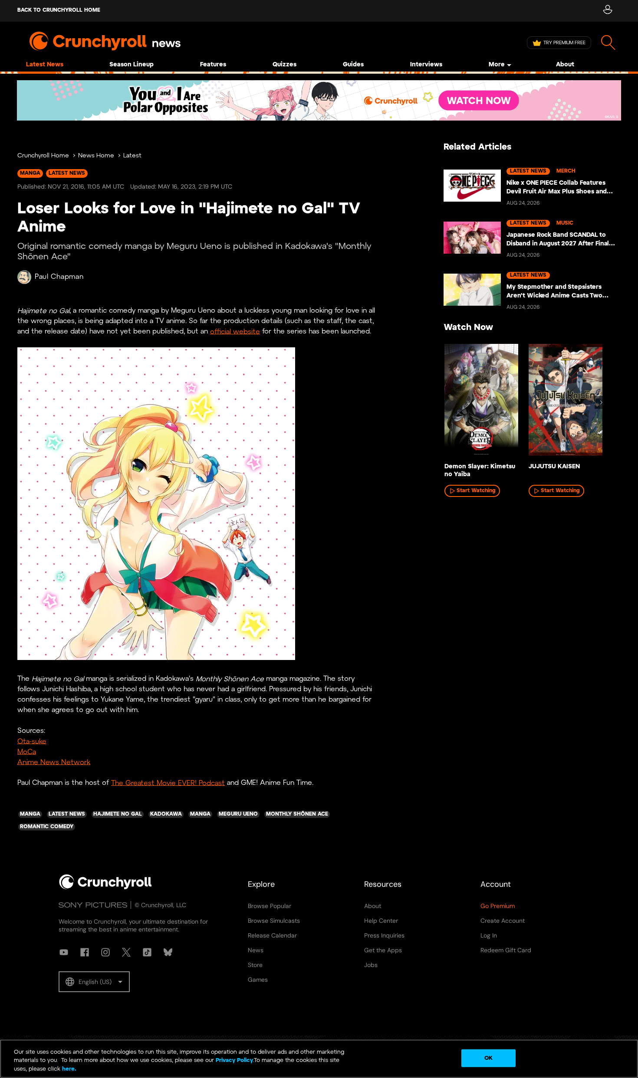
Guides (353, 65)
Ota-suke (31, 741)
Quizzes (284, 65)
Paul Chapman (59, 277)
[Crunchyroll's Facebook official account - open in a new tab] (84, 952)
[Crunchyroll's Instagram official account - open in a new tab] (105, 952)
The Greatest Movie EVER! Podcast (168, 783)
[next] (601, 402)
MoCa (26, 751)
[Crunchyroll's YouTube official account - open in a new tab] (63, 952)
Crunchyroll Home (43, 156)
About (565, 65)
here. (68, 1069)
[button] (94, 981)
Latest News (44, 65)
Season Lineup (131, 65)
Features (213, 65)
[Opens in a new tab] (319, 100)
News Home (96, 156)
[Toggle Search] (608, 42)
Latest (132, 156)
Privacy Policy (234, 1061)
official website (235, 331)
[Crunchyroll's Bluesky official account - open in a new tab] (168, 952)
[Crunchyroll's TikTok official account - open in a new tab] (147, 952)
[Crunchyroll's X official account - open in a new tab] (126, 952)
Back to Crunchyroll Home (58, 10)
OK (488, 1058)
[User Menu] (607, 10)
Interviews (426, 65)
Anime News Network (53, 762)
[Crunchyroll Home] (105, 887)
